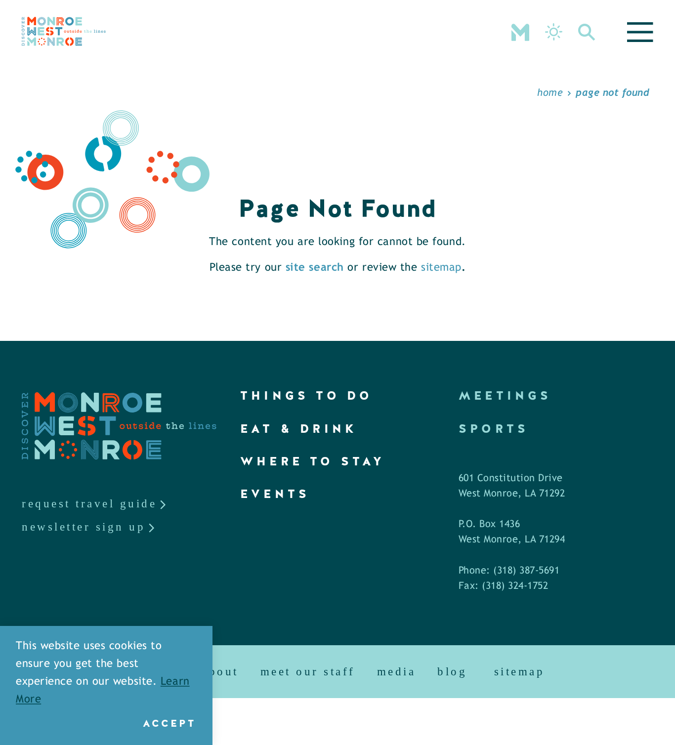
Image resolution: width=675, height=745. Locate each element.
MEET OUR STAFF (307, 671)
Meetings (505, 395)
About (220, 671)
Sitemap (519, 671)
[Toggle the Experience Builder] (520, 31)
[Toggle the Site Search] (586, 31)
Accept (169, 723)
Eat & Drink (298, 428)
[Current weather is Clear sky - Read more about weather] (554, 32)
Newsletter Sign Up (83, 527)
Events (275, 493)
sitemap (441, 268)
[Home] (64, 31)
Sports (494, 428)
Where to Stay (312, 461)
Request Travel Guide (89, 503)
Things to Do (306, 395)
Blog (452, 671)
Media (396, 671)
